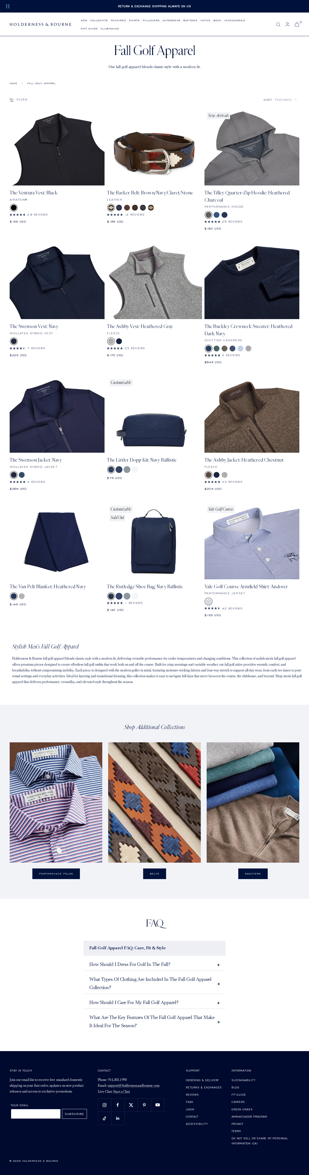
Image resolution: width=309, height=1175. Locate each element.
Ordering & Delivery (202, 1080)
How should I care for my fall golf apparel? (133, 1002)
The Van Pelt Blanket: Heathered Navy (48, 586)
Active (205, 20)
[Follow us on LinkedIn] (117, 1118)
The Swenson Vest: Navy (34, 326)
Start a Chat (121, 1092)
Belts (154, 873)
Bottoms (190, 20)
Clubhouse (110, 28)
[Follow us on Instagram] (104, 1105)
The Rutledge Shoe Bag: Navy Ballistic (145, 586)
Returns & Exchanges (204, 1087)
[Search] (278, 24)
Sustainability (243, 1080)
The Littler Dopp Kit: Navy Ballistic (142, 460)
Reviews (192, 1094)
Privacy (237, 1124)
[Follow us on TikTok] (104, 1118)
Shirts (134, 20)
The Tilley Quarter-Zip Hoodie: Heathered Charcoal (247, 196)
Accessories (234, 20)
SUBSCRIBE (74, 1114)
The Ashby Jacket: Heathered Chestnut (244, 460)
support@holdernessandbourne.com (134, 1086)
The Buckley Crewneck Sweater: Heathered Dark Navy (248, 330)
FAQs (189, 1102)
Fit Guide (239, 1094)
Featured (118, 20)
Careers (238, 1102)
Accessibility (197, 1124)
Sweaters (253, 873)
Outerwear (171, 20)
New (84, 20)
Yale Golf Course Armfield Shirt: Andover (246, 586)
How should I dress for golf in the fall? (129, 964)
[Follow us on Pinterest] (144, 1105)
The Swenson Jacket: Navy (36, 460)
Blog (235, 1087)
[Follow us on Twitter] (131, 1105)
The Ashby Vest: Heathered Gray (140, 326)
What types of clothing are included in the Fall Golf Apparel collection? (150, 983)
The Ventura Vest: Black (34, 192)
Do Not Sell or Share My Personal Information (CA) (260, 1140)
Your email (20, 1105)
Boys (217, 20)
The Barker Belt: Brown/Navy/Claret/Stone (150, 192)
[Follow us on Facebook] (117, 1105)
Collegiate (99, 20)
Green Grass (242, 1109)
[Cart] (297, 24)
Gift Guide (89, 28)
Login (190, 1109)
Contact (192, 1116)
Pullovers (151, 20)
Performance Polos (56, 873)
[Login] (287, 24)
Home (13, 83)
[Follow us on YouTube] (157, 1105)
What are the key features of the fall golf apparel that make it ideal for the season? (152, 1021)
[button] (280, 100)
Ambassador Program (249, 1116)
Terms (236, 1131)
